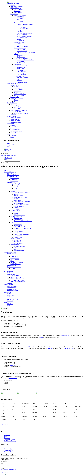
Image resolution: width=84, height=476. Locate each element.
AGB (5, 436)
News (12, 128)
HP (15, 101)
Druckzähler (17, 86)
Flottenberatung (18, 91)
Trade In (49, 348)
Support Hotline (11, 144)
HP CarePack (20, 73)
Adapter (19, 43)
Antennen (19, 45)
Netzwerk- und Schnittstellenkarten (26, 52)
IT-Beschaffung (14, 106)
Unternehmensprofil (15, 129)
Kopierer (19, 80)
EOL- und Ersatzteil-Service (21, 113)
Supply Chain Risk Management (18, 110)
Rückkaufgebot (32, 346)
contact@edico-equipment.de (8, 469)
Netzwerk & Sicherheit (20, 48)
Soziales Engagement (16, 131)
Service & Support (18, 70)
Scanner (19, 39)
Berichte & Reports (19, 95)
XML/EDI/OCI (18, 107)
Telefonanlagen (21, 67)
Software (16, 54)
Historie (12, 125)
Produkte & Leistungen (13, 3)
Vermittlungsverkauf (15, 122)
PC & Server (20, 40)
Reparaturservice (18, 9)
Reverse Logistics (11, 116)
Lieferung (13, 114)
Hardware (16, 22)
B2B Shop (13, 135)
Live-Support (4, 424)
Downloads (13, 132)
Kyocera (16, 100)
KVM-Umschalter (21, 34)
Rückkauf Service (15, 120)
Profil (5, 447)
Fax (18, 79)
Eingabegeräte (20, 31)
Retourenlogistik (14, 119)
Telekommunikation (19, 64)
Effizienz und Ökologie (20, 94)
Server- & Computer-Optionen (25, 24)
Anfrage (41, 337)
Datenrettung (17, 11)
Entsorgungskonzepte (68, 348)
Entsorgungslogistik (15, 117)
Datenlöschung (18, 12)
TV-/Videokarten (21, 63)
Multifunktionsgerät (22, 82)
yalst (6, 474)
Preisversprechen (14, 97)
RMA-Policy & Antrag (10, 441)
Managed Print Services (13, 83)
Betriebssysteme (21, 57)
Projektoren (20, 21)
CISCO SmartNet (21, 71)
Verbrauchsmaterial (19, 76)
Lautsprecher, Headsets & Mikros (25, 60)
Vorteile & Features (15, 85)
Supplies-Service (18, 89)
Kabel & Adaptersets (22, 46)
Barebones (20, 25)
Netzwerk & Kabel (19, 42)
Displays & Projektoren (20, 15)
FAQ (8, 146)
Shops (8, 134)
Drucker (19, 30)
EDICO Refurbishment (16, 6)
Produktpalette (14, 14)
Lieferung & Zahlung (9, 439)
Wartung (16, 92)
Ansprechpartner (65, 335)
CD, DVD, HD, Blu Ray (23, 28)
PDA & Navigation (22, 37)
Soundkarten (20, 61)
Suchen (3, 153)
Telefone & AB (21, 68)
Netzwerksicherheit (22, 51)
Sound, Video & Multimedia (21, 58)
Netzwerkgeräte (21, 49)
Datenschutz (7, 438)
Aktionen (12, 5)
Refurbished (13, 365)
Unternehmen (10, 123)
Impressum (7, 435)
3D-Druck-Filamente (22, 77)
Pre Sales (12, 104)
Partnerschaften (14, 126)
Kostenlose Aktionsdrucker (17, 98)
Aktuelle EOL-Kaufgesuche (21, 111)
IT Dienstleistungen (15, 8)
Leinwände (20, 18)
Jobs (8, 143)
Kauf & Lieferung (12, 103)
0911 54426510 (5, 465)
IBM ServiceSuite (21, 74)
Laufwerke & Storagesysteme (24, 36)
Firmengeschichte (8, 450)
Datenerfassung (18, 88)
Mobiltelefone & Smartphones (25, 65)
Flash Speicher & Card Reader (25, 33)
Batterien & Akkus (22, 27)
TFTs (18, 20)
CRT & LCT (20, 17)
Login (12, 137)
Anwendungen (21, 55)
